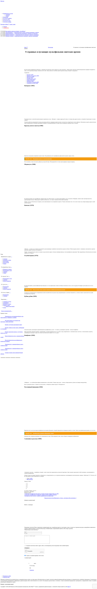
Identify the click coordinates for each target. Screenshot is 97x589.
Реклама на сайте (7, 576)
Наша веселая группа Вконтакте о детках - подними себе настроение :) (60, 498)
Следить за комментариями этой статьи (35, 555)
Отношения (5, 302)
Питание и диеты (7, 260)
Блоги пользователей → (6, 311)
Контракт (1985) (30, 74)
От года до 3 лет (6, 20)
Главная (5, 26)
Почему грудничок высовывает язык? (13, 324)
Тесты (4, 307)
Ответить (32, 570)
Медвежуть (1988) (30, 76)
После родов (6, 262)
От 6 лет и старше (7, 21)
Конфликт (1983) (30, 81)
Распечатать (30, 479)
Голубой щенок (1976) (31, 78)
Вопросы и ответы (7, 269)
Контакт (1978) (30, 77)
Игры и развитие (7, 281)
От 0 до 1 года (6, 19)
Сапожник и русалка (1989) (32, 83)
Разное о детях (6, 305)
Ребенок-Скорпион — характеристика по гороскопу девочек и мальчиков (22, 34)
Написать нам (6, 577)
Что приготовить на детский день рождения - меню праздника (10, 321)
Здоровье (8, 14)
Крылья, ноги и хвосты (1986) (33, 75)
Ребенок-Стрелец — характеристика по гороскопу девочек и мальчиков (21, 36)
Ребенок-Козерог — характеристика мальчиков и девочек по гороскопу (22, 33)
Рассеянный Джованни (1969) (33, 82)
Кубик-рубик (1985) (31, 79)
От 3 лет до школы (7, 18)
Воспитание (6, 286)
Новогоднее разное (10, 306)
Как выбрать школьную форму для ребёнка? (15, 31)
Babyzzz (2, 1)
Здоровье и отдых (7, 301)
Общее (4, 272)
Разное (7, 15)
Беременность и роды (8, 13)
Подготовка (6, 261)
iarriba (31, 478)
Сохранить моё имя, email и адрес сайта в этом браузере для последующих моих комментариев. (47, 545)
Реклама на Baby (5, 24)
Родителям (5, 17)
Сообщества (6, 27)
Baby (26, 47)
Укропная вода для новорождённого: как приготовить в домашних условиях (12, 317)
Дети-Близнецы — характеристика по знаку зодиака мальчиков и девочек (22, 32)
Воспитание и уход (7, 270)
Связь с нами (12, 24)
